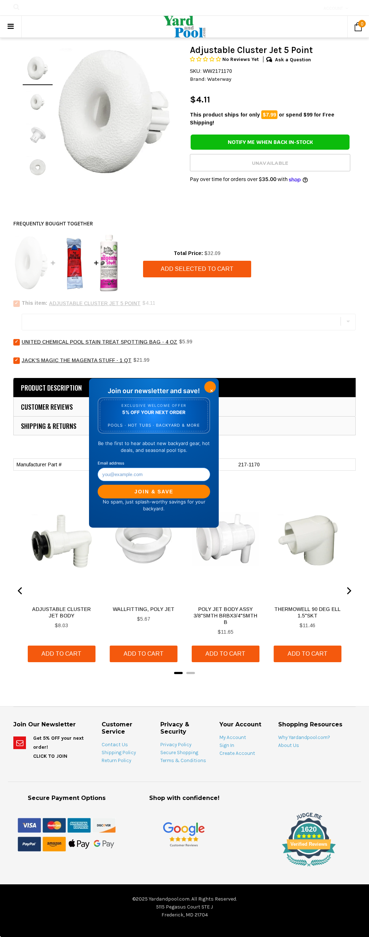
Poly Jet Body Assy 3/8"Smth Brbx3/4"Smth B (225, 615)
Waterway (219, 79)
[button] (206, 59)
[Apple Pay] (79, 844)
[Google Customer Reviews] (184, 834)
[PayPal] (29, 844)
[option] (114, 111)
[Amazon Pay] (54, 844)
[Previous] (20, 591)
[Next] (348, 591)
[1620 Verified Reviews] (184, 868)
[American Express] (79, 825)
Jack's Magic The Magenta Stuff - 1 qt (77, 360)
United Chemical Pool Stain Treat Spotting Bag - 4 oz (99, 342)
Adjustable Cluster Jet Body (61, 612)
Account (333, 8)
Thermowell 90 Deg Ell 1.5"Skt (307, 612)
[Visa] (29, 825)
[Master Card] (54, 825)
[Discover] (104, 825)
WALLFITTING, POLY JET (143, 609)
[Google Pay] (104, 844)
